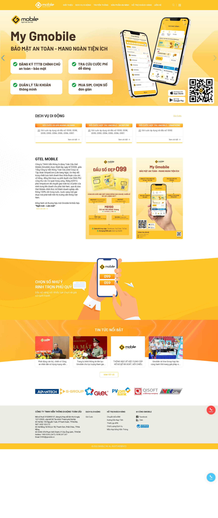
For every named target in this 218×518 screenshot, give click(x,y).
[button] (106, 102)
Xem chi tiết (41, 209)
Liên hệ (157, 5)
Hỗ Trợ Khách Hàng (142, 5)
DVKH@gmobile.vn (47, 437)
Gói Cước (177, 116)
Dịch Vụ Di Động (83, 5)
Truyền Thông (100, 5)
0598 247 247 (61, 434)
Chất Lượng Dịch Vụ (115, 426)
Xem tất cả (109, 375)
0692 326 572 (44, 424)
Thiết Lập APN (112, 423)
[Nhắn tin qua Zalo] (211, 476)
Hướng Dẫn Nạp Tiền (115, 420)
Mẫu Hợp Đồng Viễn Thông (117, 429)
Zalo (141, 420)
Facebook (143, 417)
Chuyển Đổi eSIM (113, 417)
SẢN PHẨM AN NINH (120, 5)
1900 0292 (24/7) (48, 434)
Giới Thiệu (68, 5)
